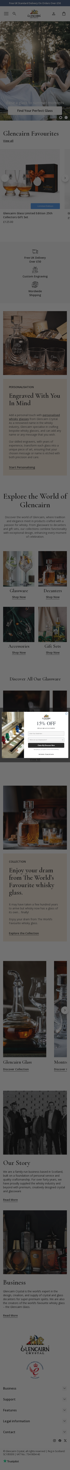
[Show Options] (62, 740)
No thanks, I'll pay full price (45, 754)
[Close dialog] (66, 714)
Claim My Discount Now (46, 745)
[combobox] (46, 740)
